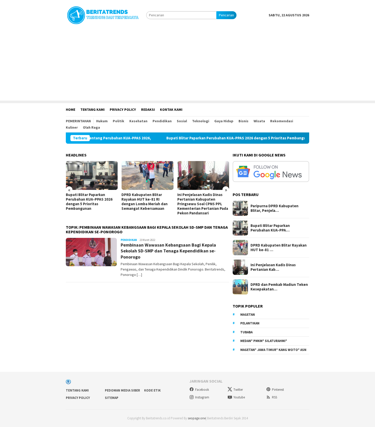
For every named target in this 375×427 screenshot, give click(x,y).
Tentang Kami (77, 390)
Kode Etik (152, 390)
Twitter (238, 389)
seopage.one (197, 418)
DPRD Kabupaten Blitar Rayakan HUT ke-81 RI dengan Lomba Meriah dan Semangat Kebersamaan (144, 201)
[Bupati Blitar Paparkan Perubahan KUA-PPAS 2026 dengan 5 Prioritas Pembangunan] (92, 175)
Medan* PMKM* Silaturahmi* (263, 341)
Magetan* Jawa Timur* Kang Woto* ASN (273, 350)
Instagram (202, 397)
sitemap (111, 398)
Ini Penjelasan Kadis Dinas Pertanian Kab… (273, 267)
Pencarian (226, 15)
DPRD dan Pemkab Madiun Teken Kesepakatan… (279, 286)
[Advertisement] (187, 65)
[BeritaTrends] (103, 14)
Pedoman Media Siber (122, 390)
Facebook (202, 389)
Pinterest (278, 389)
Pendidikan (129, 240)
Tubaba (246, 332)
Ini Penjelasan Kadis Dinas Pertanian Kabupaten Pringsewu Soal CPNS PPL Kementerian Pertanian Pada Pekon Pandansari (202, 203)
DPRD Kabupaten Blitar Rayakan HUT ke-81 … (279, 247)
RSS (274, 397)
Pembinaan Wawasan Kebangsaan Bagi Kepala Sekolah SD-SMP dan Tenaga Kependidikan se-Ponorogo (168, 251)
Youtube (239, 397)
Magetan (247, 314)
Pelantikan (249, 323)
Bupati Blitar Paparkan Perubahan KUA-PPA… (270, 228)
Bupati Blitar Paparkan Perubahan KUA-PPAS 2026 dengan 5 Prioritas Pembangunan (234, 138)
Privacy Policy (78, 398)
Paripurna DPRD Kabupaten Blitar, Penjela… (274, 208)
